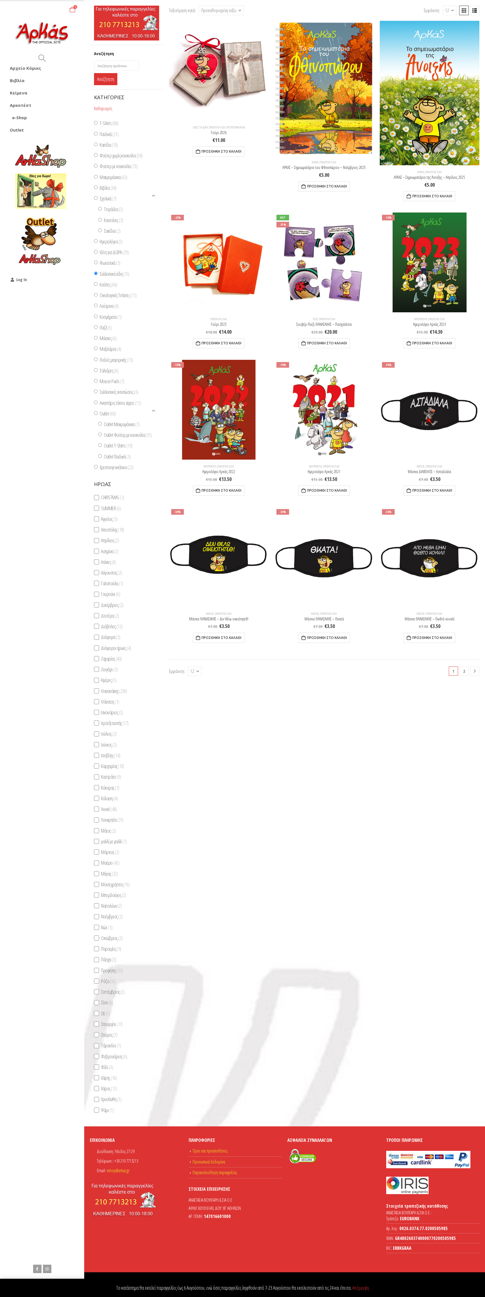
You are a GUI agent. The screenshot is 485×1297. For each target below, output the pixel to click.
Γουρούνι (110, 594)
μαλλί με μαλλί (114, 841)
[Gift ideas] (40, 191)
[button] (42, 58)
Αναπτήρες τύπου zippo (120, 402)
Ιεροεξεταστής (114, 723)
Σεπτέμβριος (113, 991)
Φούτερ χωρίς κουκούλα (121, 155)
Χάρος (109, 1088)
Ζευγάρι (109, 669)
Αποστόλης (112, 529)
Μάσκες (421, 466)
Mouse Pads (112, 381)
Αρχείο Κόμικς (25, 68)
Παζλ (315, 319)
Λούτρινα (109, 306)
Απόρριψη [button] (360, 1287)
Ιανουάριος (112, 712)
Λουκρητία (112, 820)
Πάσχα (108, 959)
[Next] (474, 671)
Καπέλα (109, 144)
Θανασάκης (114, 691)
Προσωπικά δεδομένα (209, 1162)
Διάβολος (111, 626)
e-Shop (19, 117)
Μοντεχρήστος (115, 884)
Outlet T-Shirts (118, 445)
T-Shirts (109, 123)
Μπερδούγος (113, 895)
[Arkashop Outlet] (40, 240)
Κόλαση (109, 798)
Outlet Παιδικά (117, 456)
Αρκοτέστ (20, 105)
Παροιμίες (111, 948)
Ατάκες (108, 562)
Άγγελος (109, 519)
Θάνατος (110, 701)
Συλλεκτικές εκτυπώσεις (119, 392)
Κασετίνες (113, 220)
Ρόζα (108, 981)
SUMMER (111, 508)
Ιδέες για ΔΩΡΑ (200, 127)
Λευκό (109, 809)
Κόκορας (110, 787)
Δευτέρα (110, 615)
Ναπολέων (111, 905)
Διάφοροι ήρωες (116, 648)
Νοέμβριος (111, 916)
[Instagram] (47, 1269)
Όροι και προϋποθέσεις (210, 1151)
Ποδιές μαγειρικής (116, 359)
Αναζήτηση (105, 79)
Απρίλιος (110, 540)
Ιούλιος (108, 734)
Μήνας (109, 873)
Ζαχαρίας (111, 658)
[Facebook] (37, 1269)
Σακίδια (112, 230)
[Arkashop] (40, 156)
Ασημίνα (109, 551)
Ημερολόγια (420, 319)
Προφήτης (112, 970)
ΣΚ (105, 1013)
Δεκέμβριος (112, 605)
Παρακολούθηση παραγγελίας (215, 1172)
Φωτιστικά (110, 263)
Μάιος (108, 830)
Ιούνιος (108, 744)
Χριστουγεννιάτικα (236, 127)
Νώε (106, 927)
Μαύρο (110, 863)
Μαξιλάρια (110, 349)
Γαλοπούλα (112, 583)
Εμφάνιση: (432, 10)
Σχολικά (108, 198)
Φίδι (107, 1067)
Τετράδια (113, 209)
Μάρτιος (110, 852)
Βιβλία (17, 80)
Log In (21, 279)
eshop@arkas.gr (118, 1170)
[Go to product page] (219, 71)
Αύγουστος (111, 572)
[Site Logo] (42, 33)
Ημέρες (108, 680)
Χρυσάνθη (111, 1099)
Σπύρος (109, 1034)
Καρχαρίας (112, 766)
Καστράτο (111, 777)
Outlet (17, 130)
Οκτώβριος (111, 938)
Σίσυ (107, 1002)
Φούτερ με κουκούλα (119, 166)
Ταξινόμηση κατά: (182, 10)
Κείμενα (18, 93)
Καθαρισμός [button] (103, 108)
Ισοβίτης (110, 755)
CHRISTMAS (112, 497)
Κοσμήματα (111, 316)
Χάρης (109, 1077)
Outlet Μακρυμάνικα (121, 424)
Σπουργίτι (111, 1024)
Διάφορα (110, 637)
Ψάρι (107, 1110)
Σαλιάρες (109, 370)
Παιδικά (109, 134)
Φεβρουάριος (114, 1056)
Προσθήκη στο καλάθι (221, 151)
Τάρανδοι (111, 1045)
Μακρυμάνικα (113, 177)
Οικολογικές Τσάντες (118, 295)
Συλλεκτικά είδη (217, 127)
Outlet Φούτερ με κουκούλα (128, 434)
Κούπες (108, 284)
